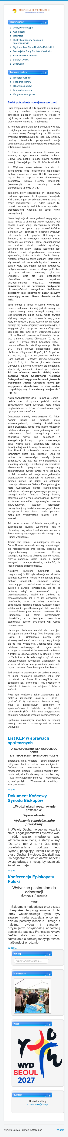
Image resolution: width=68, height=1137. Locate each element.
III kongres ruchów (22, 85)
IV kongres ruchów (22, 90)
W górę (60, 1130)
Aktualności (19, 31)
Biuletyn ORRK (21, 59)
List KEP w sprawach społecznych (28, 740)
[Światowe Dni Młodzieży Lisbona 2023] (38, 1055)
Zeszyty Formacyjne (23, 27)
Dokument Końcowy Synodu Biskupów (27, 798)
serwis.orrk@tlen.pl (37, 1104)
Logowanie (19, 63)
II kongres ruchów (22, 81)
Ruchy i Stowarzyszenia (25, 55)
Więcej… (13, 789)
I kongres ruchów (22, 77)
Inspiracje (18, 35)
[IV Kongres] (32, 995)
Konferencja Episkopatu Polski (31, 879)
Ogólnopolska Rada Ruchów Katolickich (33, 47)
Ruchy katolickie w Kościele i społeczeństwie (28, 41)
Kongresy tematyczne (24, 94)
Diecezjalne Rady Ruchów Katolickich (32, 51)
